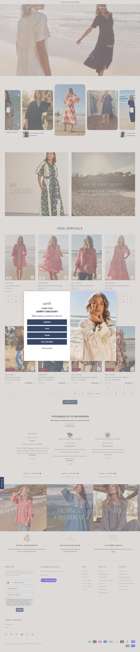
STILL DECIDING (47, 342)
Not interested (47, 348)
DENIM (47, 335)
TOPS (47, 328)
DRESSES (47, 322)
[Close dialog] (26, 293)
